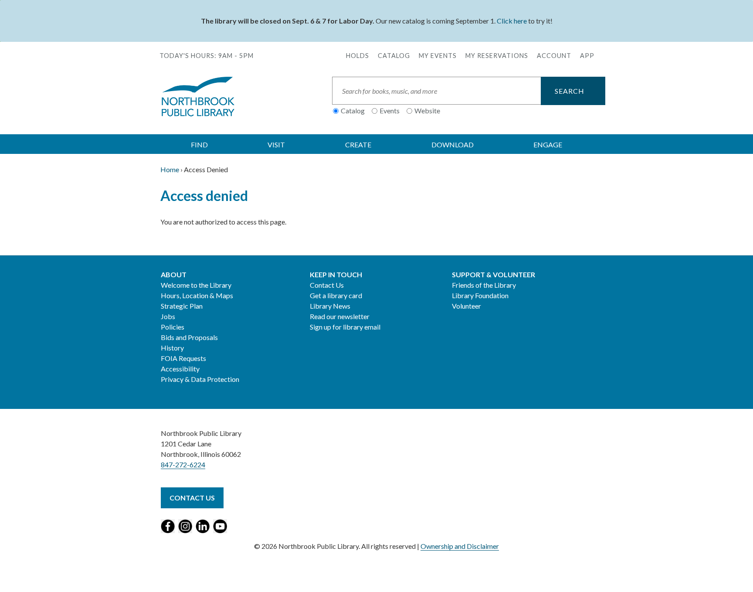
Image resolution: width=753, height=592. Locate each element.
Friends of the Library (484, 285)
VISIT (276, 144)
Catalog (394, 55)
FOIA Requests (183, 358)
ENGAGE (547, 144)
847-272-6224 (183, 464)
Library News (330, 306)
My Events (438, 55)
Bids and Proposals (189, 337)
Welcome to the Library (196, 285)
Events (390, 110)
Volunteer (466, 306)
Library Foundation (480, 295)
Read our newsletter (340, 316)
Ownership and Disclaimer (460, 546)
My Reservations (496, 55)
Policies (172, 327)
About (174, 274)
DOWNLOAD (452, 144)
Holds (357, 55)
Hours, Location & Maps (197, 295)
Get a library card (336, 295)
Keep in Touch (336, 274)
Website (427, 110)
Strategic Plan (182, 306)
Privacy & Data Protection (200, 379)
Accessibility (180, 368)
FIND (199, 144)
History (172, 348)
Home (169, 169)
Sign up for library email (345, 327)
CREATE (358, 144)
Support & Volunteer (493, 274)
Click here (512, 21)
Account (554, 55)
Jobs (168, 316)
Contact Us (327, 285)
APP (587, 55)
